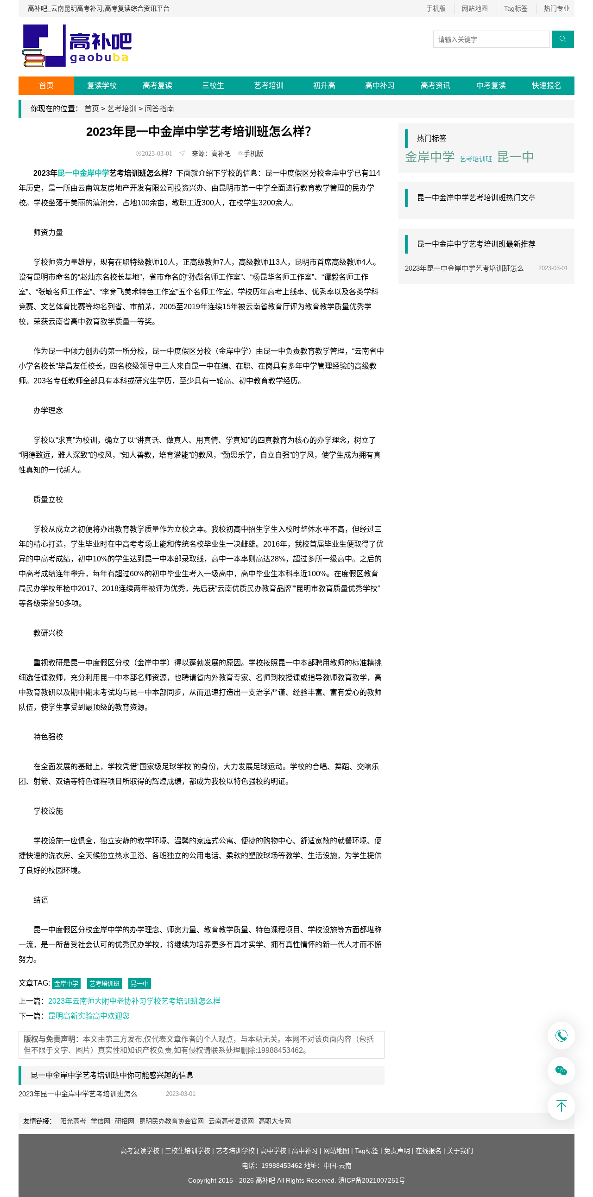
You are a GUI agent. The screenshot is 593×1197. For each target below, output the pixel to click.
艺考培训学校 (235, 1150)
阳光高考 (73, 1121)
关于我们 (460, 1150)
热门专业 (557, 8)
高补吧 (265, 1180)
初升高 (324, 85)
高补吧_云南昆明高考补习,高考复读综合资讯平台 (99, 8)
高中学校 (273, 1150)
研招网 (124, 1121)
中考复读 (491, 85)
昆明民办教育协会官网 (171, 1121)
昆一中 (140, 983)
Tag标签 (516, 8)
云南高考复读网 (231, 1121)
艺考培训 (269, 85)
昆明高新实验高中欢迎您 (89, 1016)
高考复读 (157, 85)
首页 (46, 85)
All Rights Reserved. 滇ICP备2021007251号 (341, 1180)
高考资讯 (435, 85)
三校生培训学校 (187, 1150)
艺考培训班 (104, 983)
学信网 (100, 1121)
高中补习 (380, 85)
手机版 (436, 8)
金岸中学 (66, 983)
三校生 (213, 85)
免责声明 (397, 1150)
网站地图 (475, 8)
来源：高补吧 (211, 153)
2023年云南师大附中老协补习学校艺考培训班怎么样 (134, 1001)
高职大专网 (275, 1121)
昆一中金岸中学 (83, 173)
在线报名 (429, 1150)
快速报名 (546, 85)
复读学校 (102, 85)
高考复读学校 (139, 1150)
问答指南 (159, 109)
